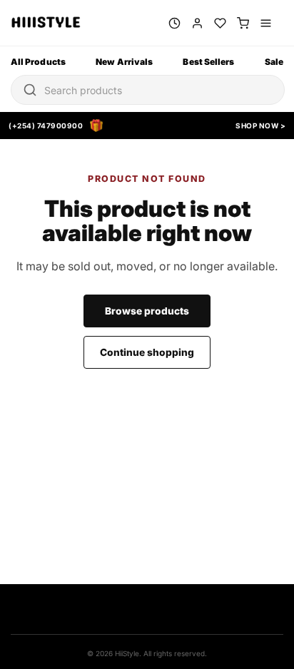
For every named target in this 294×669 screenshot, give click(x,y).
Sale (274, 61)
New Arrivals (124, 61)
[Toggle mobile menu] (266, 23)
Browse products (147, 311)
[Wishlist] (220, 23)
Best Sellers (208, 61)
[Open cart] (243, 23)
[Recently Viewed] (174, 23)
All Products (38, 61)
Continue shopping (147, 352)
